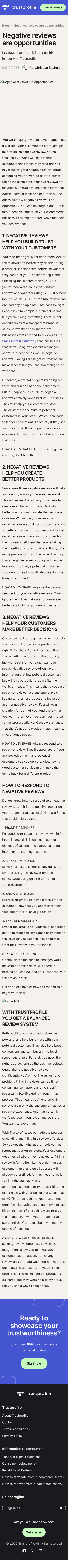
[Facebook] (24, 1551)
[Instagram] (32, 1551)
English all (12, 1508)
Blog (5, 25)
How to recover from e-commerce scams (32, 1484)
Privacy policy (12, 1436)
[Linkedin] (40, 1551)
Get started (34, 1532)
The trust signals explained (21, 1457)
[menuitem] (34, 1415)
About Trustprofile (15, 1415)
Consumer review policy (19, 1463)
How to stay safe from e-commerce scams (33, 1477)
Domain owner (52, 7)
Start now (34, 1363)
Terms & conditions (16, 1429)
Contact (8, 1422)
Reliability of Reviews (17, 1470)
